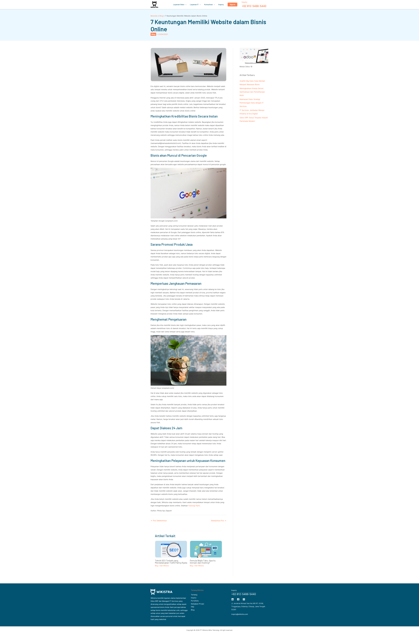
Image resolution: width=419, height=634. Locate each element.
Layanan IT (194, 4)
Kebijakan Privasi (197, 604)
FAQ (192, 607)
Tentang (194, 595)
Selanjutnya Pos (218, 520)
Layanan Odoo (178, 4)
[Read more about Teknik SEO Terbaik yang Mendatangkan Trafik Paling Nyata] (171, 550)
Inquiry (221, 4)
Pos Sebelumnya (159, 520)
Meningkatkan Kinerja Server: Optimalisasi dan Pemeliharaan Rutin (252, 91)
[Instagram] (244, 599)
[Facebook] (238, 599)
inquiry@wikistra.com (239, 614)
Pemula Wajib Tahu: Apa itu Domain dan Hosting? (203, 561)
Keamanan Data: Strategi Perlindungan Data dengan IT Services (252, 102)
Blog (153, 34)
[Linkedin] (232, 599)
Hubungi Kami (194, 506)
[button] (232, 4)
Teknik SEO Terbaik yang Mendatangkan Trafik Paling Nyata (171, 561)
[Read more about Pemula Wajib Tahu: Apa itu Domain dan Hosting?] (206, 550)
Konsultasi (208, 4)
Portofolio (195, 601)
